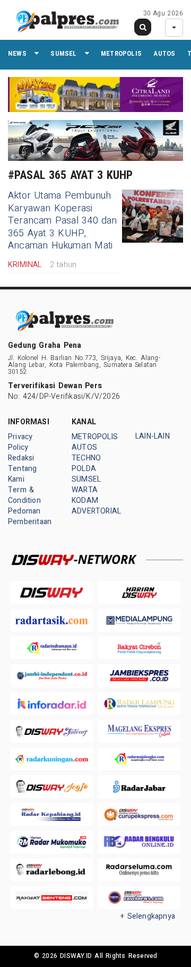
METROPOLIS (121, 53)
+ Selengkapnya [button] (147, 916)
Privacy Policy (20, 442)
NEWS (17, 53)
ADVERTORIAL (96, 511)
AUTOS (164, 53)
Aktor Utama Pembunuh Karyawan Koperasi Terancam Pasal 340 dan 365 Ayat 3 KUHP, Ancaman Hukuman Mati (62, 221)
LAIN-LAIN (152, 436)
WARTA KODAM (85, 495)
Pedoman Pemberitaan (29, 516)
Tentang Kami (22, 474)
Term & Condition (24, 495)
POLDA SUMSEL (86, 474)
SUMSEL (63, 53)
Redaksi (21, 458)
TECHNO (86, 458)
